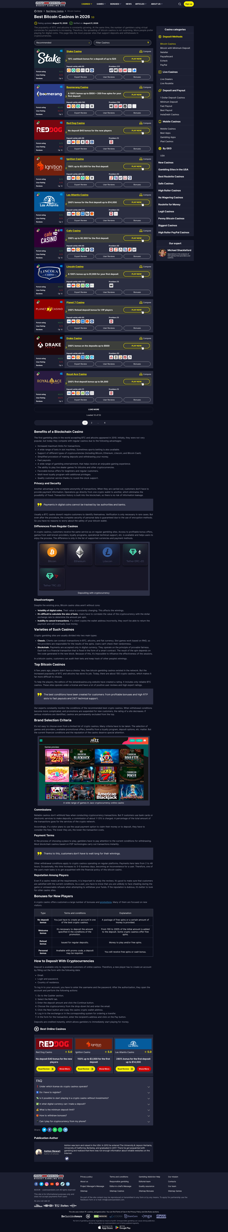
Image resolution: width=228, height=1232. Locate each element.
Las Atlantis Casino (77, 195)
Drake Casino (74, 338)
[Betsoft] (116, 357)
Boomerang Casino (77, 87)
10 (61, 150)
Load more (93, 409)
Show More (64, 1069)
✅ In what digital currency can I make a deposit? (61, 1104)
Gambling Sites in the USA (173, 169)
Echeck (164, 60)
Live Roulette (166, 83)
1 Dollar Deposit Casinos (172, 97)
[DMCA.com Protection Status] (100, 1216)
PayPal (163, 65)
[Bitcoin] (69, 70)
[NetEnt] (116, 70)
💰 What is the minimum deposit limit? (55, 1109)
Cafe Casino (73, 230)
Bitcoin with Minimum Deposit (175, 48)
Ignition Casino (75, 159)
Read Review (44, 1069)
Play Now (137, 59)
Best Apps (165, 133)
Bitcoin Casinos (168, 43)
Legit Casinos (166, 211)
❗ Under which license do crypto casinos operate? (62, 1086)
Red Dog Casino (75, 123)
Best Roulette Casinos (171, 176)
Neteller (164, 52)
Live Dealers (166, 79)
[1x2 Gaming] (125, 106)
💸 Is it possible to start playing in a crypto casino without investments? (72, 1098)
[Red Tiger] (120, 70)
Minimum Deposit (169, 101)
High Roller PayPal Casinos (173, 232)
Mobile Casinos (168, 128)
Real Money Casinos (54, 11)
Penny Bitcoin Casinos (171, 218)
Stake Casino (74, 51)
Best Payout (166, 110)
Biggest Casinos (167, 225)
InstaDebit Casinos (169, 114)
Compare (147, 51)
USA (162, 155)
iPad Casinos (166, 141)
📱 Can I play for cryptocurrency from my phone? (61, 1121)
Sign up (188, 4)
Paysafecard (166, 56)
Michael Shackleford (179, 250)
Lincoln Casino (75, 266)
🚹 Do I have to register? (48, 1092)
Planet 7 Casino (75, 302)
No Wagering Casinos (170, 197)
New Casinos (165, 162)
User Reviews (109, 77)
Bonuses (137, 77)
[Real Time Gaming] (111, 142)
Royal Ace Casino (76, 374)
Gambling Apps (168, 137)
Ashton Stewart (52, 1151)
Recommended (43, 42)
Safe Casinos (166, 183)
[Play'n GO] (125, 70)
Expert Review (80, 77)
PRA (129, 106)
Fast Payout (166, 106)
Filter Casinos (103, 42)
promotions (106, 902)
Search (180, 4)
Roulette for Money (169, 204)
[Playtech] (111, 70)
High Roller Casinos (169, 190)
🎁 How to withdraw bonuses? (51, 1115)
